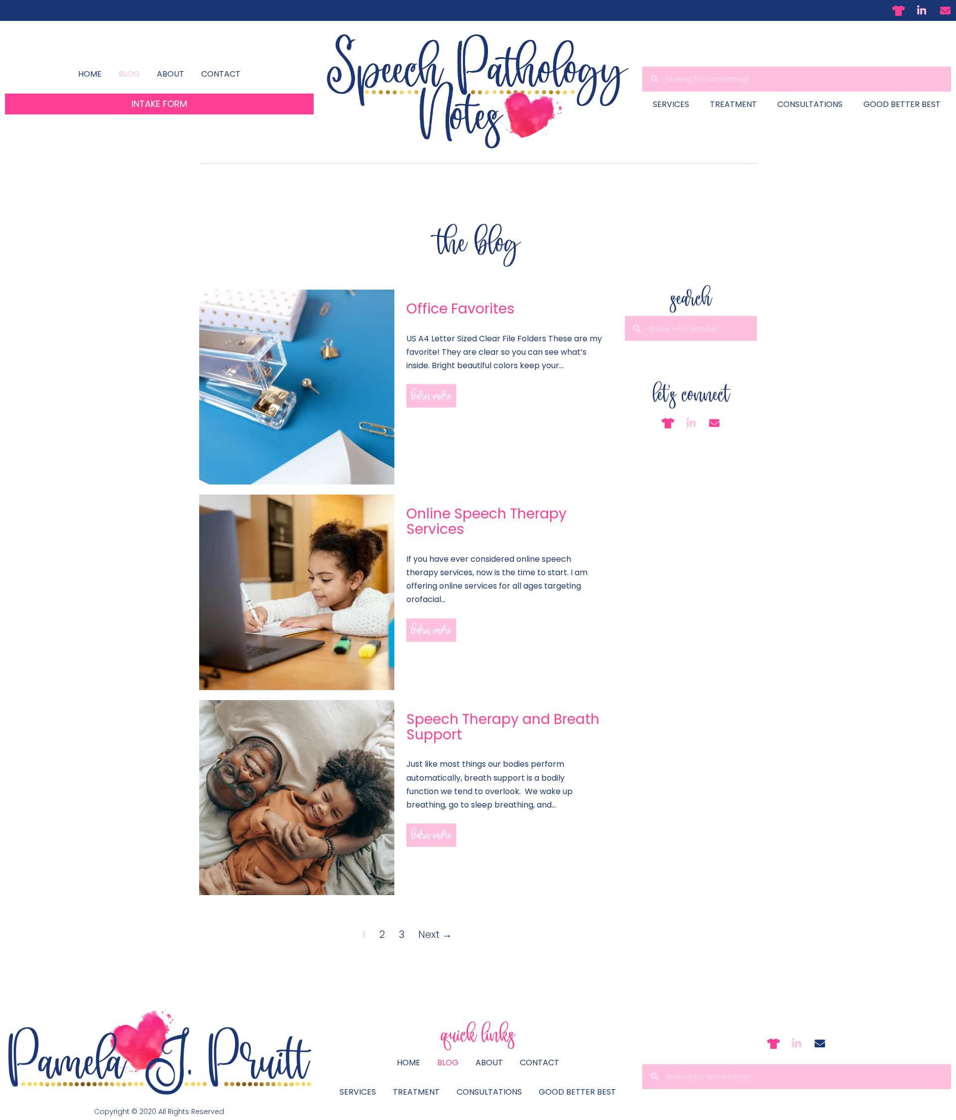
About (170, 74)
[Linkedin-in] (921, 10)
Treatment (733, 104)
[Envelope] (945, 10)
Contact (220, 74)
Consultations (809, 104)
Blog (129, 74)
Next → (435, 934)
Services (671, 104)
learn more (431, 395)
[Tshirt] (898, 10)
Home (90, 74)
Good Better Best (902, 104)
